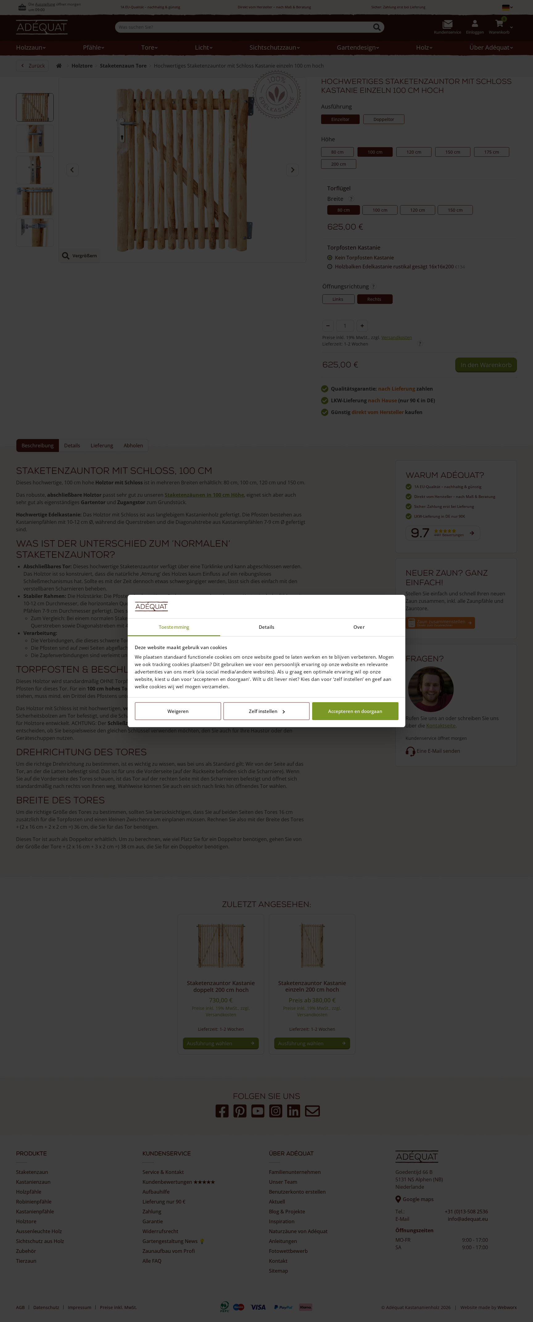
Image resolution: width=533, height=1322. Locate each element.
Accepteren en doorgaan (355, 711)
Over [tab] (358, 627)
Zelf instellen (263, 711)
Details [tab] (267, 627)
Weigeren (177, 711)
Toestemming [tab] (174, 627)
